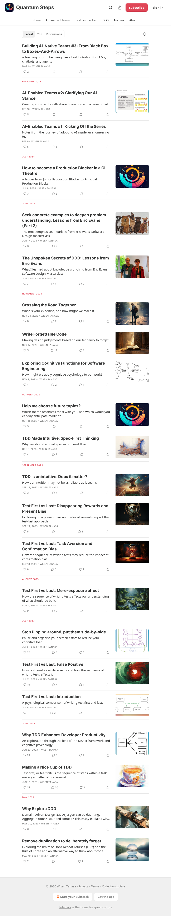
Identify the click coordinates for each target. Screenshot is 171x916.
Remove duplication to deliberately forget (61, 841)
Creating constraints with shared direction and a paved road (65, 104)
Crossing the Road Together (49, 305)
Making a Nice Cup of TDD (47, 767)
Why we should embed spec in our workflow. (54, 444)
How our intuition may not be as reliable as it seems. (60, 482)
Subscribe (136, 7)
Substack (65, 907)
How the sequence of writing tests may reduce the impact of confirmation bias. (65, 557)
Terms (95, 886)
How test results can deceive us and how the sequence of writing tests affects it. (63, 672)
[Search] (110, 7)
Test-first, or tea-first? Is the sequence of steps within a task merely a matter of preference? (64, 775)
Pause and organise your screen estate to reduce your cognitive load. (60, 640)
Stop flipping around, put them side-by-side (64, 632)
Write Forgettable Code (44, 334)
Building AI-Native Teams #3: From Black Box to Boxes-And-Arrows (65, 49)
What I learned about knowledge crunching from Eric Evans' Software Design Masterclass (65, 271)
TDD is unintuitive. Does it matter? (54, 476)
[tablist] (43, 34)
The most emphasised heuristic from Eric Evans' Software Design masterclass (63, 233)
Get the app (106, 897)
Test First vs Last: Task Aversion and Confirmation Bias (57, 546)
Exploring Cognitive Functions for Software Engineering (63, 366)
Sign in (158, 7)
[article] (85, 59)
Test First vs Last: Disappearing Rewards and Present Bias (65, 508)
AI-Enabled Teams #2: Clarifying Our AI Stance (59, 96)
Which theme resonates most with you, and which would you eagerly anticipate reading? (66, 414)
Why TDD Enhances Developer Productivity (64, 734)
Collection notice (113, 886)
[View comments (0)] (54, 71)
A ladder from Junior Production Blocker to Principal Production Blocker (59, 181)
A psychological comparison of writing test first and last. (62, 702)
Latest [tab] (29, 34)
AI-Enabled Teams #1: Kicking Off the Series (64, 126)
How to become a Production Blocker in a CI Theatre (63, 171)
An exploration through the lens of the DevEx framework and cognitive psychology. (66, 743)
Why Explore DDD (39, 808)
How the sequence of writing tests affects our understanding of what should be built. (65, 598)
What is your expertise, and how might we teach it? (59, 311)
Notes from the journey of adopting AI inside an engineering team (65, 134)
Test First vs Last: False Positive (52, 664)
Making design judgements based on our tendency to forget (65, 340)
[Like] (25, 712)
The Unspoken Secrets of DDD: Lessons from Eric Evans (65, 261)
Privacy (83, 886)
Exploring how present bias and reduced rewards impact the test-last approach (65, 519)
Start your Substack (74, 897)
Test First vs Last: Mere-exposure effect (60, 590)
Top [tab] (39, 34)
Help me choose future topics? (51, 406)
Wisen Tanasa (41, 66)
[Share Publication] (120, 7)
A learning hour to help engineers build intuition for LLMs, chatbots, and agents (64, 59)
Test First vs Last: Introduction (51, 696)
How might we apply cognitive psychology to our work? (62, 374)
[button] (36, 20)
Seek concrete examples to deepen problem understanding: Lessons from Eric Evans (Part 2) (64, 220)
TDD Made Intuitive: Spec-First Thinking (60, 438)
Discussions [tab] (54, 34)
